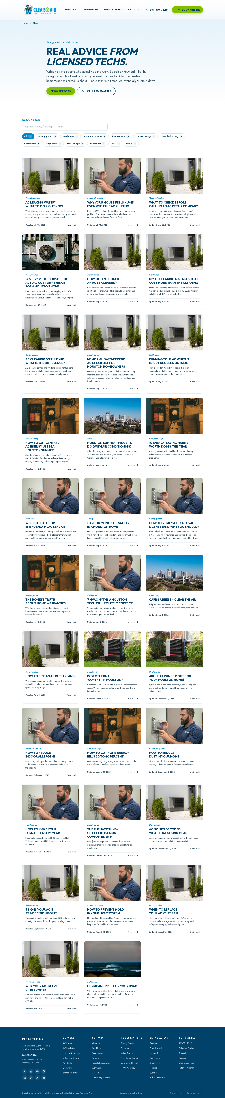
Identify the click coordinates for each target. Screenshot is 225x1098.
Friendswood (156, 1048)
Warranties (96, 1067)
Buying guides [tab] (47, 136)
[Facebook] (24, 1071)
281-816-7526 (29, 1055)
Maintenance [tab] (120, 136)
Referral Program (187, 1067)
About (132, 9)
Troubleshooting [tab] (171, 136)
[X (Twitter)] (37, 1077)
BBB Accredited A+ (83, 1093)
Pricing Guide (127, 1043)
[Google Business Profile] (43, 1071)
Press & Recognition (101, 1062)
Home (25, 23)
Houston (153, 1067)
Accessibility (198, 1093)
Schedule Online (186, 1048)
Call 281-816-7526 (99, 91)
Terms (189, 1093)
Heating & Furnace (71, 1053)
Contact (182, 1053)
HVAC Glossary (128, 1067)
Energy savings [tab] (145, 136)
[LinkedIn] (24, 1077)
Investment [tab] (97, 143)
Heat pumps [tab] (75, 143)
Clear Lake (154, 1062)
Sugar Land (155, 1058)
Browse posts (61, 91)
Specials (182, 1058)
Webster (153, 1072)
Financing (125, 1048)
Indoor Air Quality (71, 1058)
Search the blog (31, 120)
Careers (95, 1072)
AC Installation (69, 1048)
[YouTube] (37, 1071)
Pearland (154, 1043)
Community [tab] (31, 143)
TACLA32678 (68, 1093)
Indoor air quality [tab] (94, 136)
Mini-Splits (67, 1062)
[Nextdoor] (43, 1077)
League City (155, 1053)
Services (70, 9)
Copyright (174, 1093)
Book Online (191, 9)
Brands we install (70, 1072)
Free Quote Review (129, 1058)
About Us (96, 1043)
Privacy (182, 1093)
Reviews (95, 1058)
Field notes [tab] (70, 136)
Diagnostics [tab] (52, 143)
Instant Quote (127, 1053)
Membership (91, 9)
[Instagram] (31, 1071)
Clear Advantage (186, 1062)
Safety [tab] (130, 143)
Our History (97, 1048)
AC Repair (67, 1043)
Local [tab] (115, 143)
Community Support (101, 1077)
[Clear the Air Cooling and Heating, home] (40, 9)
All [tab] (27, 136)
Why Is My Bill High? (130, 1062)
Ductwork (67, 1067)
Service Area (112, 9)
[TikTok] (31, 1077)
